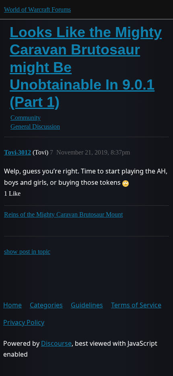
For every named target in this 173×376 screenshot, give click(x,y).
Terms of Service (136, 305)
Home (12, 305)
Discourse (56, 343)
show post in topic (27, 251)
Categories (46, 305)
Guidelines (87, 305)
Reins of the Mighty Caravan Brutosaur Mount (63, 214)
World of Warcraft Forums (37, 9)
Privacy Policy (23, 322)
